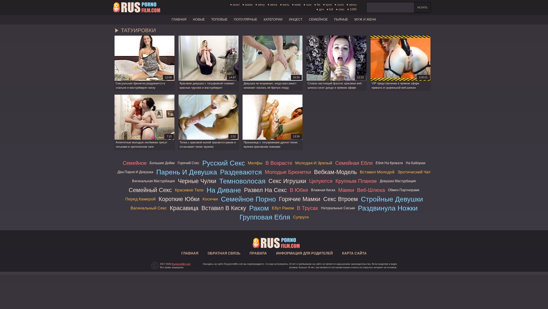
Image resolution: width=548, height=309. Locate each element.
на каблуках (416, 163)
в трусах (307, 208)
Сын (308, 4)
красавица (184, 208)
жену (261, 4)
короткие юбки (179, 199)
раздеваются (241, 172)
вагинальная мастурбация (153, 181)
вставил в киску (223, 208)
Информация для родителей (304, 253)
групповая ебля (265, 217)
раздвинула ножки (388, 208)
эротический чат (414, 172)
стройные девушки (392, 199)
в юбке (299, 190)
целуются (320, 181)
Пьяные (341, 19)
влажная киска (323, 190)
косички (210, 199)
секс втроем (340, 199)
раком (259, 208)
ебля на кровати (389, 163)
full (331, 9)
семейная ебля (354, 163)
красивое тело (189, 190)
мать (286, 4)
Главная (136, 7)
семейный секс (150, 190)
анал (236, 4)
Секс (341, 9)
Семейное (318, 19)
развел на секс (265, 190)
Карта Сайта (354, 253)
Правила (258, 253)
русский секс (223, 163)
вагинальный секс (149, 208)
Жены (353, 4)
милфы (255, 163)
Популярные (245, 19)
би (318, 4)
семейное (135, 163)
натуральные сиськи (338, 208)
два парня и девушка (135, 172)
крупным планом (356, 181)
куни (329, 4)
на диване (224, 190)
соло (340, 4)
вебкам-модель (335, 172)
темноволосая (242, 181)
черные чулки (197, 181)
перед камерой (140, 199)
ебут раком (283, 208)
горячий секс (188, 163)
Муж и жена (365, 19)
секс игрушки (287, 181)
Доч (321, 9)
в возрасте (278, 163)
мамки (346, 190)
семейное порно (248, 199)
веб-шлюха (371, 190)
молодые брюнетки (288, 172)
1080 (353, 9)
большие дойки (162, 163)
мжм (298, 4)
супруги (301, 217)
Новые (199, 19)
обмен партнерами (403, 190)
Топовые (219, 19)
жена (273, 4)
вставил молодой (377, 172)
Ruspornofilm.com (181, 264)
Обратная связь (224, 253)
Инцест (295, 19)
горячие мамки (299, 199)
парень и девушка (186, 172)
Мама (249, 4)
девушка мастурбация (398, 181)
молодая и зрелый (313, 163)
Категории (273, 19)
